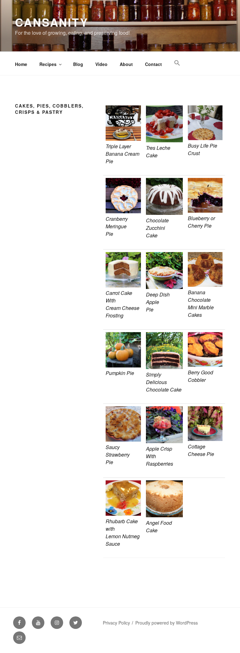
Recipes (48, 64)
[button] (177, 63)
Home (21, 64)
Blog (78, 64)
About (126, 64)
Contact (153, 64)
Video (101, 64)
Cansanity (51, 22)
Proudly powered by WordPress (166, 623)
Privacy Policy (116, 623)
